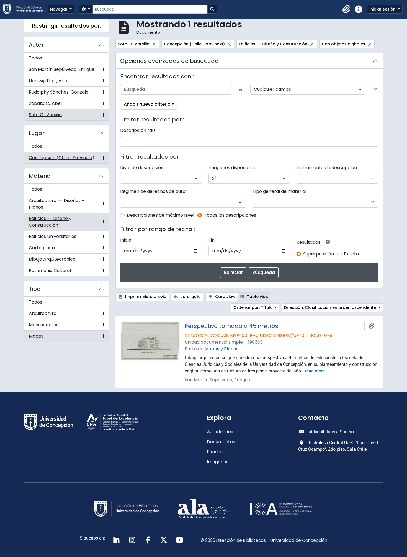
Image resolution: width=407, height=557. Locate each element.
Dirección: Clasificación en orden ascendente (330, 307)
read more (315, 371)
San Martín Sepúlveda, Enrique (66, 70)
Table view (257, 296)
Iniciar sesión (383, 9)
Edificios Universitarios (66, 237)
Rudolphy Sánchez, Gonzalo (66, 93)
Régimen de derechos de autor (153, 191)
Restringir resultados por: (66, 26)
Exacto (351, 254)
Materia (40, 176)
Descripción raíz (138, 130)
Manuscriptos (66, 326)
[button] (346, 9)
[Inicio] (25, 9)
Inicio (125, 240)
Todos (35, 58)
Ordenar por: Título (253, 307)
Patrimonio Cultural (66, 271)
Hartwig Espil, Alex (66, 82)
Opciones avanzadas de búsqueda (169, 61)
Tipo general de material (279, 191)
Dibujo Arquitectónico (66, 260)
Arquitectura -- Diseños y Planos (66, 203)
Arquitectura (66, 314)
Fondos (215, 452)
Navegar (59, 9)
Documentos (221, 442)
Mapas (66, 337)
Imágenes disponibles (232, 167)
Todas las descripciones (230, 215)
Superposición (318, 254)
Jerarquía (190, 296)
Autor (36, 45)
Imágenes (217, 461)
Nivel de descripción (142, 167)
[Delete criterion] (375, 89)
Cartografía (66, 249)
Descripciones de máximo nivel (160, 215)
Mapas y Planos (221, 349)
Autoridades (220, 432)
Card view (224, 296)
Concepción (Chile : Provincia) (66, 158)
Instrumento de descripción (327, 167)
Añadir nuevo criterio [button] (147, 104)
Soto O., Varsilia (66, 116)
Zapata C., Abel (66, 104)
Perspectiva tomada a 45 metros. (232, 326)
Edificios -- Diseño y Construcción (66, 221)
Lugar (37, 133)
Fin (211, 240)
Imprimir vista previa (145, 296)
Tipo (34, 289)
